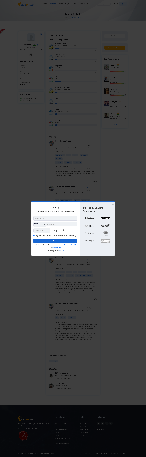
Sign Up (55, 241)
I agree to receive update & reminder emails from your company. (55, 236)
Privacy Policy (56, 247)
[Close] (113, 204)
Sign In (61, 251)
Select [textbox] (36, 223)
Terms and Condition (70, 245)
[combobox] (39, 224)
